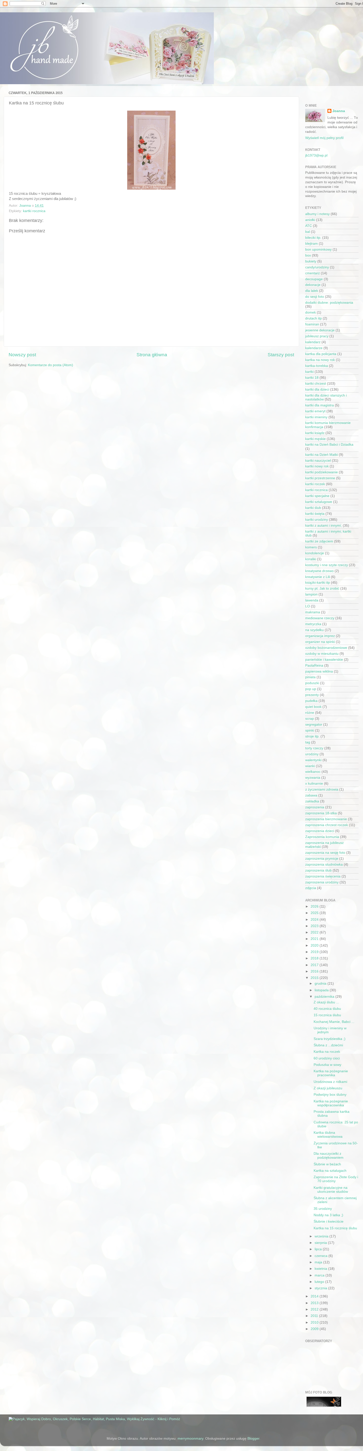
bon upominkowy (318, 249)
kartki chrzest (315, 383)
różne (309, 713)
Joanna (338, 111)
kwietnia (321, 1269)
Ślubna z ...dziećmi (328, 1045)
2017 (315, 965)
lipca (319, 1249)
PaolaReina (314, 665)
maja (319, 1262)
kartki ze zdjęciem (319, 541)
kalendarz (313, 342)
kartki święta (314, 514)
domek (310, 312)
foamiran (312, 324)
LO (307, 606)
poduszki (312, 683)
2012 (315, 1309)
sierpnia (321, 1243)
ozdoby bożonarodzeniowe (326, 648)
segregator (313, 724)
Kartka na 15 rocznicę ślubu (335, 1228)
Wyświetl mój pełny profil (324, 138)
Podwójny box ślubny (330, 1094)
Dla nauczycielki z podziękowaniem (328, 1155)
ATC (308, 226)
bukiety (310, 261)
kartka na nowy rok (320, 360)
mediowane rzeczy (319, 618)
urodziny (312, 754)
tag (307, 742)
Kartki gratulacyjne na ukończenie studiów (331, 1189)
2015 (315, 978)
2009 (315, 1329)
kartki (309, 372)
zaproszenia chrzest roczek (326, 825)
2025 (315, 913)
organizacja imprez (320, 636)
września (322, 1236)
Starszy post (281, 354)
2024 (315, 919)
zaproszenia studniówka (324, 864)
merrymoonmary (190, 1438)
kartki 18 (312, 377)
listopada (322, 990)
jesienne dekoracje (320, 330)
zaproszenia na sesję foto (325, 853)
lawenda (311, 600)
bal (307, 232)
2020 (315, 945)
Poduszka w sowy (327, 1065)
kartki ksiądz (314, 433)
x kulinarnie (314, 783)
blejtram (311, 243)
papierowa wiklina (319, 671)
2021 (315, 939)
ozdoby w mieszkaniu (322, 654)
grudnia (321, 983)
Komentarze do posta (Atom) (50, 365)
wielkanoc (313, 772)
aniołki (310, 220)
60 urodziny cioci (327, 1058)
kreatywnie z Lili (317, 577)
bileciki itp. (313, 237)
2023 (315, 926)
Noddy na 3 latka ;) (328, 1215)
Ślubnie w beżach (327, 1164)
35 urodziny (323, 1209)
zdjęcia (310, 888)
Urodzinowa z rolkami (330, 1082)
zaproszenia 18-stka (321, 813)
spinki (309, 730)
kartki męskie (315, 439)
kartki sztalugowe (318, 502)
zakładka (312, 801)
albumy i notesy (317, 214)
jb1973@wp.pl (316, 155)
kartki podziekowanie (321, 472)
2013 (315, 1303)
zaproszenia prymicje (321, 858)
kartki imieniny (316, 417)
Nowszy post (22, 354)
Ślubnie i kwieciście (328, 1221)
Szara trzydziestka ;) (329, 1039)
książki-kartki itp (317, 582)
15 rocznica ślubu (327, 1015)
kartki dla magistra (319, 405)
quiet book (313, 707)
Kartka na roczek (327, 1051)
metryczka (313, 624)
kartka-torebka (316, 366)
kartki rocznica (34, 211)
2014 (315, 1296)
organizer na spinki (320, 642)
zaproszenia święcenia (323, 876)
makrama (312, 612)
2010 (315, 1322)
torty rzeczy (314, 748)
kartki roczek (315, 484)
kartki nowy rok (317, 466)
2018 (315, 958)
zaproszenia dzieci (319, 831)
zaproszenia (314, 807)
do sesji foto (314, 296)
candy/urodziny (317, 267)
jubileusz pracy (316, 336)
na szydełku (314, 630)
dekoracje (313, 285)
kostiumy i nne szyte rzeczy (326, 565)
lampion (311, 594)
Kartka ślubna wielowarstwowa (328, 1134)
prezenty (312, 695)
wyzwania (312, 777)
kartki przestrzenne (320, 478)
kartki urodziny (316, 519)
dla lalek (311, 291)
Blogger (253, 1438)
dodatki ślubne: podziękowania (329, 302)
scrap (309, 718)
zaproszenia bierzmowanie (326, 819)
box (308, 255)
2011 (315, 1316)
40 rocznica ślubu (327, 1009)
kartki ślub (313, 508)
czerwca (321, 1256)
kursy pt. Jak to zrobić (322, 588)
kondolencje (314, 553)
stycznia (321, 1288)
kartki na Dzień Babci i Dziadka (329, 444)
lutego (320, 1282)
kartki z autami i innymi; (323, 525)
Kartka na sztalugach (330, 1171)
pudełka (311, 701)
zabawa (311, 795)
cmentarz (312, 273)
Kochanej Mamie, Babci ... (334, 1022)
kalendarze (314, 348)
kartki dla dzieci (317, 389)
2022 (315, 932)
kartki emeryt (315, 411)
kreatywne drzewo (319, 571)
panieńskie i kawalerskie (324, 659)
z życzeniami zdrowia (321, 789)
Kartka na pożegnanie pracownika (331, 1073)
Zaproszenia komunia (322, 837)
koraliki (310, 559)
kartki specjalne (317, 496)
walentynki (313, 760)
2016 (315, 971)
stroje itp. (312, 736)
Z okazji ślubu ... (326, 1002)
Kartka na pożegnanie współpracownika (331, 1103)
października (325, 996)
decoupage (314, 279)
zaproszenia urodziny (322, 882)
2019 (315, 952)
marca (320, 1275)
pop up (310, 689)
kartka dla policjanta (320, 354)
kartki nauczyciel (318, 460)
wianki (310, 766)
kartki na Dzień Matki (321, 455)
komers (311, 547)
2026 (315, 906)
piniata (310, 677)
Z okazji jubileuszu (328, 1088)
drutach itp (313, 318)
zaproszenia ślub (318, 870)
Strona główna (152, 354)
